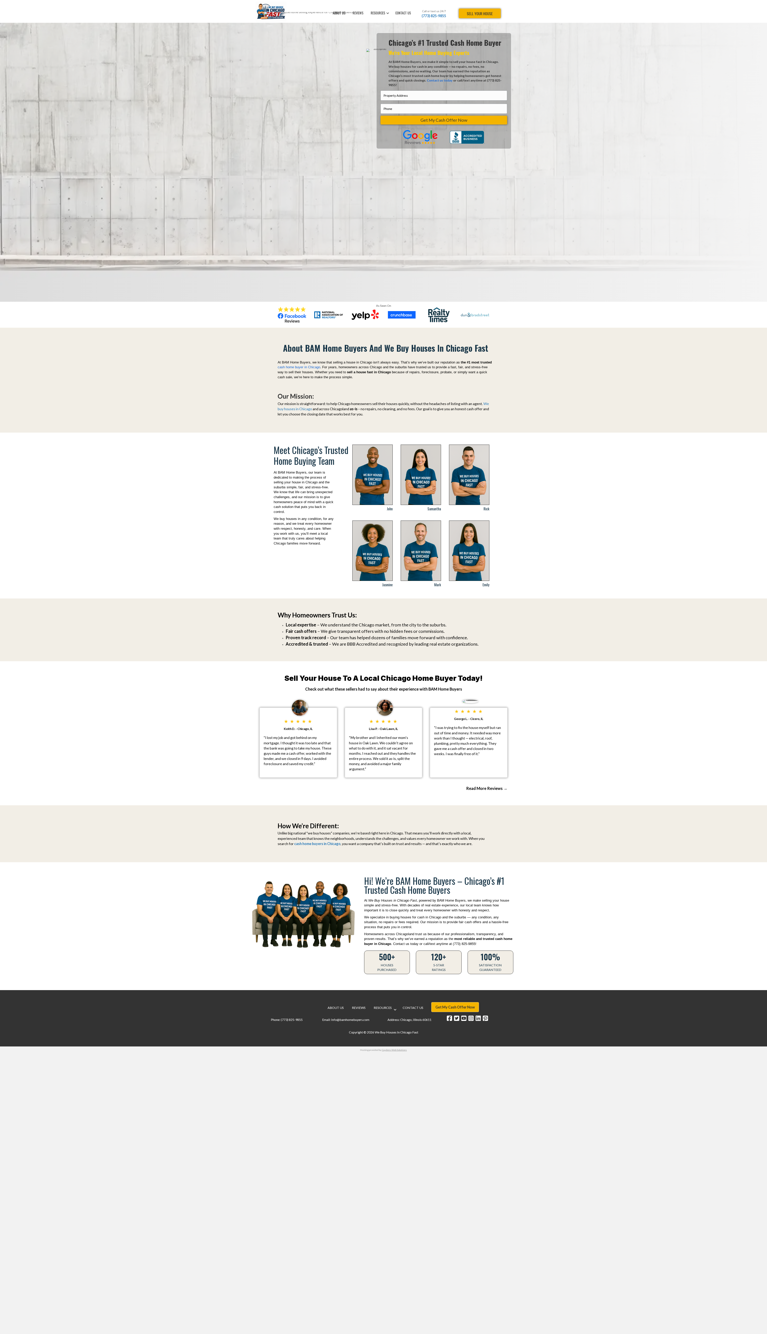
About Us (336, 1007)
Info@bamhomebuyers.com (350, 1019)
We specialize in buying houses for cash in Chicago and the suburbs (415, 917)
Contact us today (440, 80)
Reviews (359, 1007)
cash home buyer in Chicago (299, 367)
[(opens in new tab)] (292, 314)
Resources (383, 1007)
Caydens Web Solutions (394, 1049)
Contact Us (403, 13)
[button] (387, 13)
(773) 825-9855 (434, 16)
